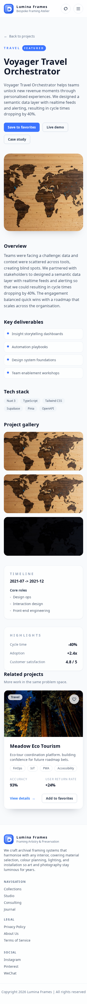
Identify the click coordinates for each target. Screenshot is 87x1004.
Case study (17, 139)
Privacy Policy (14, 926)
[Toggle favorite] (74, 699)
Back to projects (19, 36)
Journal (9, 909)
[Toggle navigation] (78, 9)
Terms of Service (17, 940)
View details (22, 798)
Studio (9, 895)
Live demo (55, 127)
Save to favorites (22, 127)
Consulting (13, 902)
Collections (13, 889)
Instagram (12, 959)
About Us (11, 933)
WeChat (10, 973)
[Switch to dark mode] (66, 9)
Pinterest (11, 966)
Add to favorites (59, 798)
